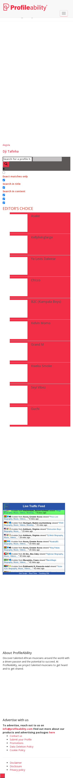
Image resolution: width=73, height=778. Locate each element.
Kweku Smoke (41, 366)
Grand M (37, 344)
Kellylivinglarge (42, 237)
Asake (35, 216)
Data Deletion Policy (21, 746)
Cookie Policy (17, 750)
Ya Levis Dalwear (43, 258)
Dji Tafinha (11, 151)
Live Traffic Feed (34, 506)
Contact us (16, 736)
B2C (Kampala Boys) (46, 301)
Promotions (16, 743)
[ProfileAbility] (25, 4)
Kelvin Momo (40, 323)
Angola (6, 144)
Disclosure (16, 766)
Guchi (35, 409)
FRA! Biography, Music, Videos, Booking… (33, 525)
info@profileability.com (18, 729)
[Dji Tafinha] (34, 120)
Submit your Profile (21, 739)
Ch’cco (35, 280)
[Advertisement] (36, 61)
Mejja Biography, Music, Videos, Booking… (32, 513)
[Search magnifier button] (6, 164)
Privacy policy (17, 769)
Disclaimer (16, 762)
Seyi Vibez (38, 387)
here (52, 732)
